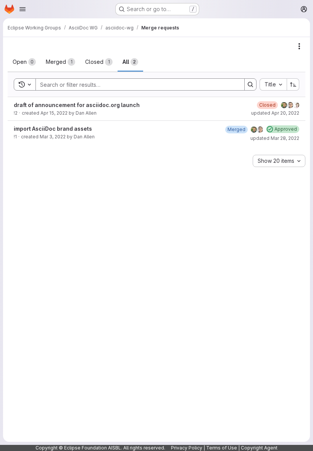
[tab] (24, 61)
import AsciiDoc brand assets (53, 128)
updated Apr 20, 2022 (275, 113)
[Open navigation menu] (22, 9)
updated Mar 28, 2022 (274, 138)
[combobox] (273, 84)
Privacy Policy (186, 448)
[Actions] (299, 46)
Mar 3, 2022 (53, 137)
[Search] (250, 84)
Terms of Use (221, 448)
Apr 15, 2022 (54, 113)
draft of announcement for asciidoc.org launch (77, 105)
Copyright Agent (259, 448)
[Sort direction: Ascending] (293, 84)
